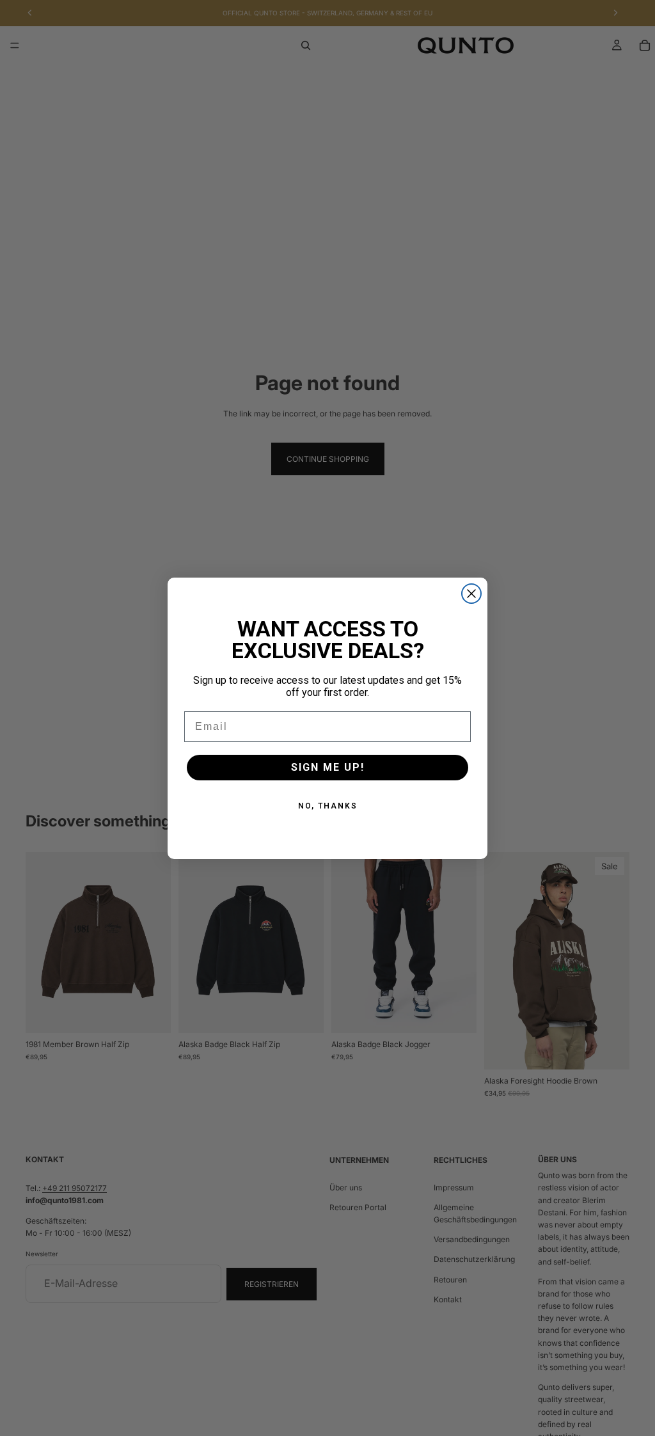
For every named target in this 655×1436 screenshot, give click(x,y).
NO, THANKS (328, 805)
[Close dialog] (471, 593)
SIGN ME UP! (328, 767)
